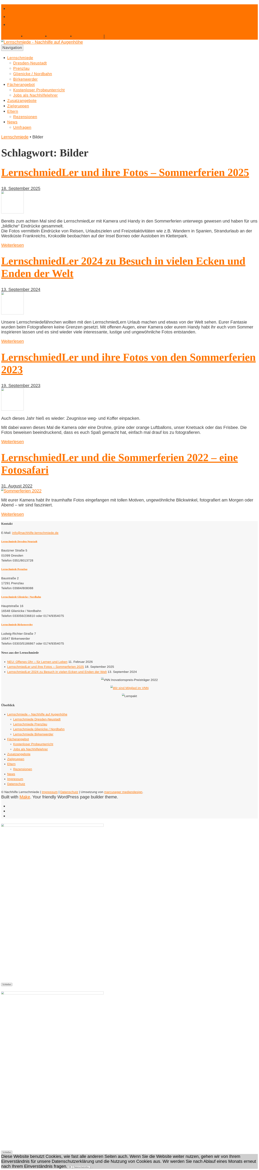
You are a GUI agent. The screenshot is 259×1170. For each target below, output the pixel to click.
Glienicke (58, 36)
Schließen (6, 984)
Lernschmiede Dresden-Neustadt (19, 541)
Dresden (10, 36)
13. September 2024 (20, 289)
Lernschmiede (20, 58)
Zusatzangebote (22, 100)
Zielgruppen (18, 106)
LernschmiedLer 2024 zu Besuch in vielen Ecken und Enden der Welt (57, 671)
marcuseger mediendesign (123, 792)
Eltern (12, 111)
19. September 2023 (20, 385)
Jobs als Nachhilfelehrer (35, 95)
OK (69, 1167)
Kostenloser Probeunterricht (39, 90)
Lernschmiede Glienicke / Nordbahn (21, 596)
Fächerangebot (21, 84)
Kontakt (117, 36)
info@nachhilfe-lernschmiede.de (35, 532)
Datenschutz (16, 784)
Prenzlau (33, 36)
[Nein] (91, 1167)
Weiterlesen (12, 245)
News (12, 122)
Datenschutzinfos (81, 1167)
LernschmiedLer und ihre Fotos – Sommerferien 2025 (125, 172)
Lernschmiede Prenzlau (14, 569)
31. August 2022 (16, 486)
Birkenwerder (88, 36)
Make (24, 797)
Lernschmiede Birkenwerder (17, 624)
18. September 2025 (20, 188)
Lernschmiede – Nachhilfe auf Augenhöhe (37, 714)
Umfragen (22, 127)
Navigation (12, 47)
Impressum (15, 779)
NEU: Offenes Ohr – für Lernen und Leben (37, 661)
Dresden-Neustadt (30, 63)
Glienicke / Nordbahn (32, 74)
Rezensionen (25, 117)
